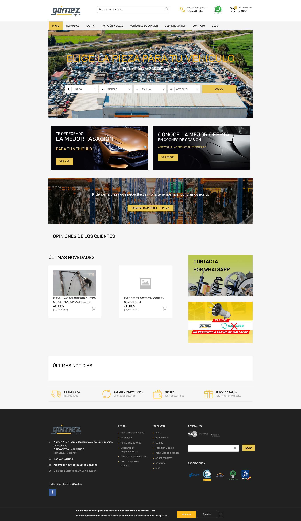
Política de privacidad (132, 432)
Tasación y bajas (112, 25)
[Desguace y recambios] (63, 11)
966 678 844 (195, 11)
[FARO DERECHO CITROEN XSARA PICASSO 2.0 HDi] (145, 283)
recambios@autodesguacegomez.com (75, 464)
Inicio (55, 25)
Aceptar (186, 514)
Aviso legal (126, 437)
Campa (90, 25)
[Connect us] (52, 492)
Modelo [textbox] (112, 89)
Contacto (199, 25)
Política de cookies (131, 442)
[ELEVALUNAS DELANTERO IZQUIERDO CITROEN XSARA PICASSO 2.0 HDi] (74, 283)
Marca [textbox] (78, 89)
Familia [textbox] (146, 89)
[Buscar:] (133, 9)
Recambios (72, 25)
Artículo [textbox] (181, 89)
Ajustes (207, 514)
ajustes (163, 515)
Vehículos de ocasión (144, 25)
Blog (215, 25)
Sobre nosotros (175, 25)
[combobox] (81, 89)
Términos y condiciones (133, 456)
